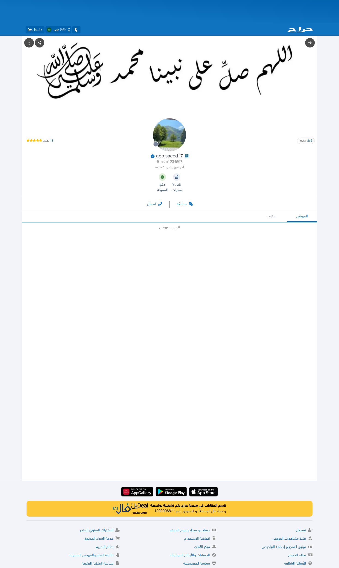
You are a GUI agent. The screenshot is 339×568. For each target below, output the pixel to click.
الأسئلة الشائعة (295, 564)
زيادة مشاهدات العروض (289, 539)
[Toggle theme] (76, 30)
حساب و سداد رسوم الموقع (190, 530)
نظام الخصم (297, 555)
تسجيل (301, 530)
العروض (302, 216)
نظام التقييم (104, 547)
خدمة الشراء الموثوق (98, 539)
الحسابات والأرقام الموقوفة (190, 555)
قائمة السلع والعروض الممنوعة (91, 555)
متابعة (306, 140)
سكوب (272, 216)
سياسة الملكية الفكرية (97, 564)
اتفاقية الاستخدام (197, 539)
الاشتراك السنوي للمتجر (96, 530)
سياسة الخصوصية (196, 564)
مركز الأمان (202, 547)
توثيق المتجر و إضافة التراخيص (284, 547)
